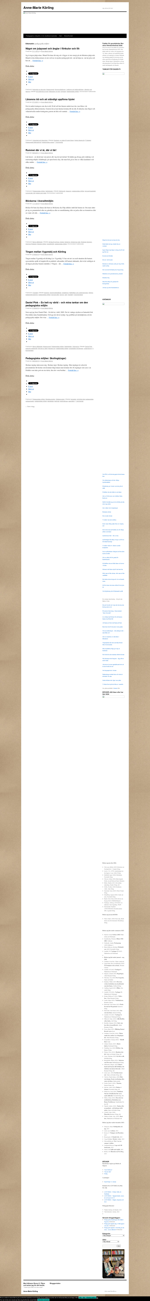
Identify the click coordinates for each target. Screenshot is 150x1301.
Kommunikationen (60, 89)
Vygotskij (35, 293)
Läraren (115, 688)
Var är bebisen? (108, 1170)
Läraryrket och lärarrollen (40, 140)
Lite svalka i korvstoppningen (110, 508)
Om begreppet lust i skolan (109, 670)
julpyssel (63, 91)
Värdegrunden (60, 399)
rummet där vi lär (30, 193)
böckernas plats (75, 242)
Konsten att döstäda (107, 256)
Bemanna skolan (106, 512)
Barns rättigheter (37, 242)
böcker (62, 242)
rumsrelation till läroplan (76, 348)
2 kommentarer (78, 295)
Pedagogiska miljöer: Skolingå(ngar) (46, 358)
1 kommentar (59, 142)
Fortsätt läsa (38, 60)
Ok (80, 1297)
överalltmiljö (50, 244)
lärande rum (51, 348)
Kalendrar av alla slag (39, 89)
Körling (91, 293)
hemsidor (73, 399)
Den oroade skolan (107, 516)
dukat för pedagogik (31, 348)
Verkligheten (49, 191)
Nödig (106, 1174)
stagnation (71, 401)
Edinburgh (62, 191)
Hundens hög (106, 277)
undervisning (88, 348)
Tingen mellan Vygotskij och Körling (46, 251)
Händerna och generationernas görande (112, 274)
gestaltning (65, 293)
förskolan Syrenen (86, 242)
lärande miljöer (41, 244)
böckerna (67, 242)
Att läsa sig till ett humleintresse (110, 287)
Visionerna (75, 346)
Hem (60, 36)
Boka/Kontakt (68, 36)
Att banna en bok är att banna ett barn (112, 623)
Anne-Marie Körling (38, 7)
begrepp (46, 293)
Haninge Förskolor (31, 244)
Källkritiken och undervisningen (78, 293)
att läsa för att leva (54, 242)
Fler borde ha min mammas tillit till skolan (113, 654)
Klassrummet (50, 89)
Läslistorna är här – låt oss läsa (110, 535)
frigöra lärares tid (79, 140)
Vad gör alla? (107, 1172)
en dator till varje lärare (67, 140)
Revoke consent (43, 1300)
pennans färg (55, 295)
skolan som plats (41, 193)
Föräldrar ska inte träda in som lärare (112, 492)
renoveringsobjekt (90, 191)
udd (66, 295)
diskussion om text (54, 91)
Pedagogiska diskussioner (33, 142)
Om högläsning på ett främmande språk (112, 591)
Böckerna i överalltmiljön (39, 200)
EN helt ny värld (43, 348)
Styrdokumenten (50, 399)
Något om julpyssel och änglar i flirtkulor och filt (52, 48)
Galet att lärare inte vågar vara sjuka (111, 680)
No (84, 1297)
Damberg (56, 140)
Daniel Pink (88, 346)
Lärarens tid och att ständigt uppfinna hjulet (50, 99)
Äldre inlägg (30, 406)
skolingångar (64, 401)
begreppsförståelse (55, 293)
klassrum (68, 191)
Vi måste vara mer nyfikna (109, 520)
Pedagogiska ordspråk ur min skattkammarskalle (41, 36)
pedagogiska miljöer (73, 91)
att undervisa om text (42, 91)
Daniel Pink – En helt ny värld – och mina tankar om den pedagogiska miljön (57, 304)
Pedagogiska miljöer (39, 191)
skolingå (56, 401)
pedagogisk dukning (32, 295)
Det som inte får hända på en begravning (113, 270)
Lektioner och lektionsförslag (74, 89)
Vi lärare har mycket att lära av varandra (113, 684)
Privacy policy (91, 1297)
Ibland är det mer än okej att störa (111, 240)
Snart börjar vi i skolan (110, 1182)
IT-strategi (88, 140)
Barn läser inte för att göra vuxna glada (112, 627)
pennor (62, 295)
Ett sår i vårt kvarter (107, 260)
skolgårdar (50, 401)
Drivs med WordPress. (111, 1291)
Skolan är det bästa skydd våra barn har (112, 569)
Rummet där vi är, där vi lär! (41, 150)
